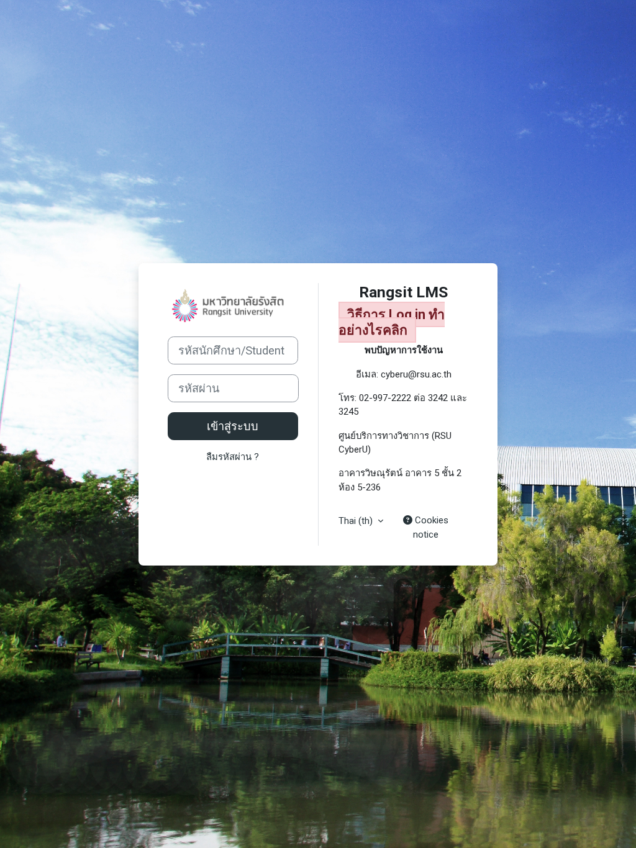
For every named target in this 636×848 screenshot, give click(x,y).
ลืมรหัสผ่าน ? (232, 456)
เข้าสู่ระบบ (232, 426)
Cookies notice (430, 527)
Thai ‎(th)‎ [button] (356, 520)
